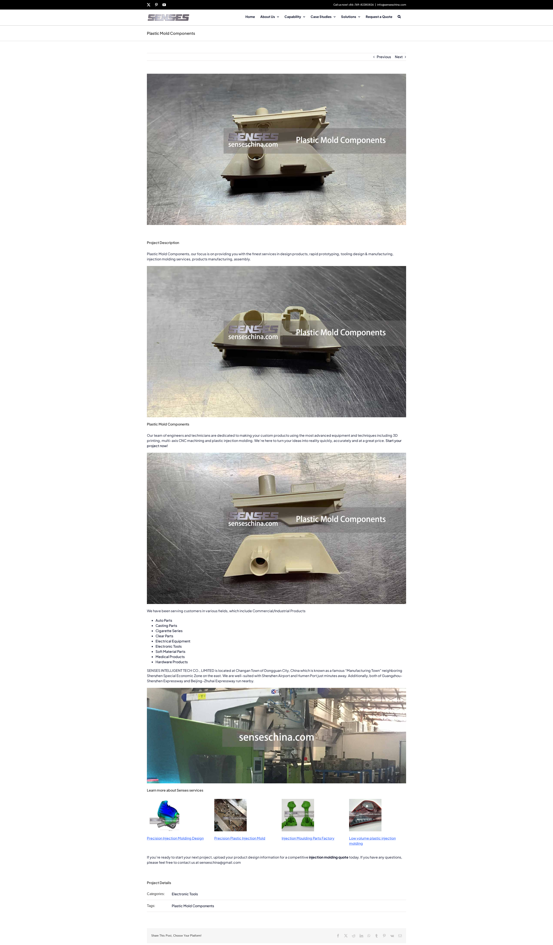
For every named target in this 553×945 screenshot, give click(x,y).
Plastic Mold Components (193, 906)
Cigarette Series (169, 630)
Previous (384, 56)
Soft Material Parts (170, 651)
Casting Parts (166, 625)
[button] (399, 16)
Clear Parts (164, 636)
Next (399, 56)
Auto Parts (164, 620)
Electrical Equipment (173, 641)
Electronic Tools (169, 646)
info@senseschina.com (391, 4)
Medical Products (170, 656)
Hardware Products (172, 662)
